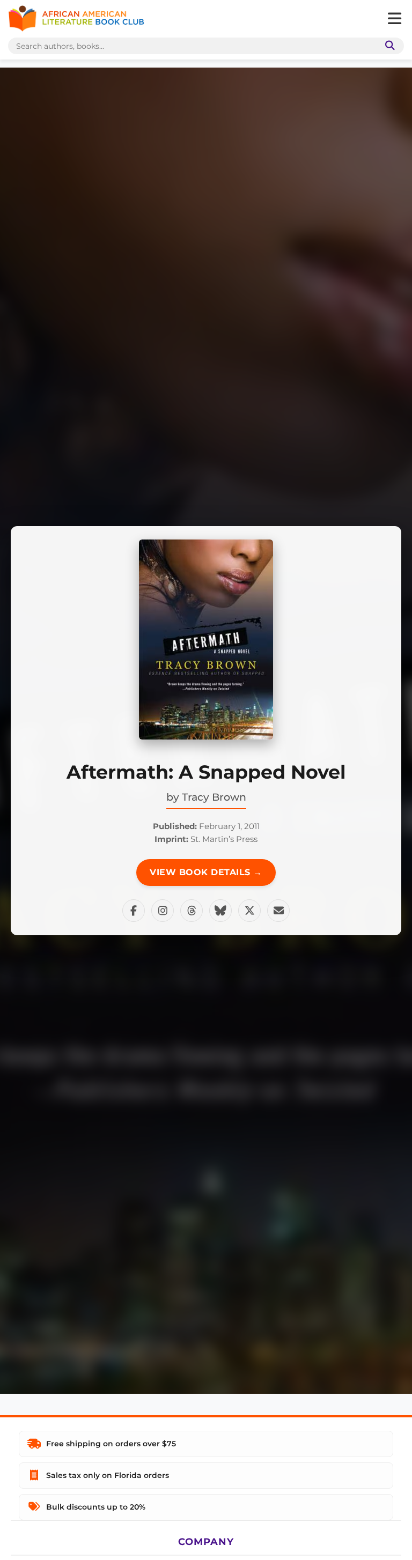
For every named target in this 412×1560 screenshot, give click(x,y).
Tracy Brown (214, 796)
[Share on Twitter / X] (249, 910)
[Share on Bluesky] (220, 910)
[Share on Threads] (191, 910)
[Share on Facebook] (133, 910)
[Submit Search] (388, 45)
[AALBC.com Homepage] (76, 18)
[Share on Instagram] (162, 910)
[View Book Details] (206, 639)
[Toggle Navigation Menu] (394, 18)
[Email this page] (278, 910)
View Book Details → (206, 872)
